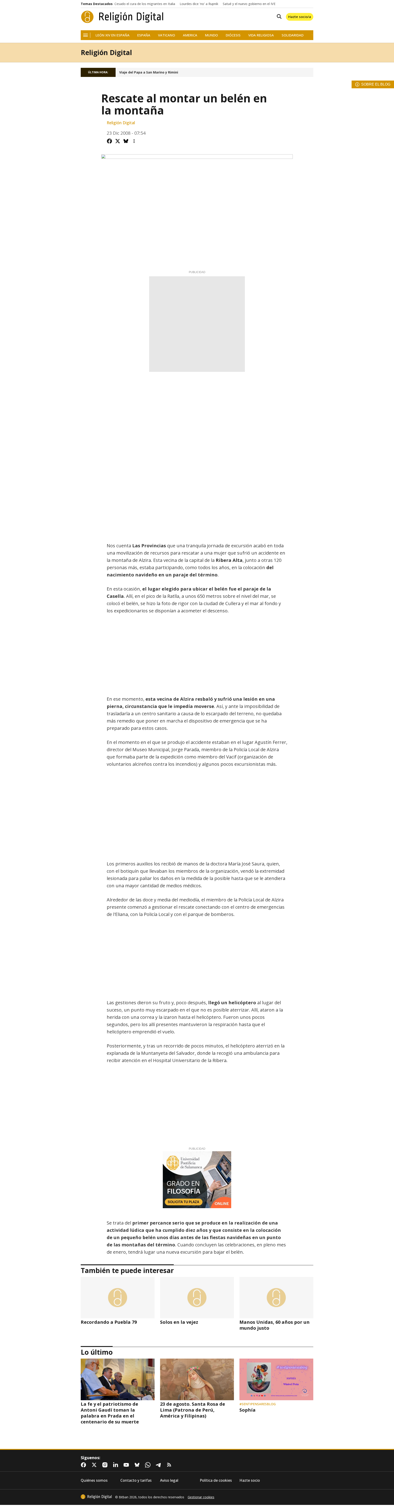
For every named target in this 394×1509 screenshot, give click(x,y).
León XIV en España (113, 35)
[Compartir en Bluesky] (126, 141)
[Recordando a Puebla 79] (118, 1297)
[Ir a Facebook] (84, 1465)
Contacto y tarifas (136, 1480)
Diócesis (233, 35)
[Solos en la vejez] (197, 1297)
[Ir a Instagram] (105, 1465)
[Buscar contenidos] (278, 17)
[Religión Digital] (122, 17)
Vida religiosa (261, 35)
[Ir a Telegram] (159, 1465)
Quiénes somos (94, 1480)
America (190, 35)
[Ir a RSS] (170, 1465)
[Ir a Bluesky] (138, 1465)
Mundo (211, 35)
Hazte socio (249, 1480)
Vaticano (166, 35)
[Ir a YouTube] (127, 1465)
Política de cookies (216, 1480)
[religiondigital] (96, 1496)
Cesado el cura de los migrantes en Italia (144, 4)
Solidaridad (292, 35)
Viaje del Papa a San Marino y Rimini (148, 72)
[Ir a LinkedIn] (116, 1465)
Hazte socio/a (299, 16)
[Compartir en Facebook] (109, 141)
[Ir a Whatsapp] (148, 1465)
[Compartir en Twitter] (117, 141)
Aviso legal (169, 1480)
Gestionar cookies (201, 1497)
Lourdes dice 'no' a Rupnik (199, 4)
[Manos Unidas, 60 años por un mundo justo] (276, 1297)
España (143, 35)
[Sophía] (276, 1379)
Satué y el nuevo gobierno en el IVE (249, 4)
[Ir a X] (95, 1465)
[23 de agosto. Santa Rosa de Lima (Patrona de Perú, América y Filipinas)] (197, 1379)
